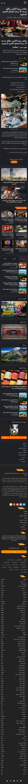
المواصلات (24, 705)
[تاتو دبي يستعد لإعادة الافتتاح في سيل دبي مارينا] (21, 243)
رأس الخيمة (23, 749)
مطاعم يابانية (22, 696)
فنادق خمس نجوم (21, 643)
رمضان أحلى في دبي (21, 751)
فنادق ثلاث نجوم (21, 641)
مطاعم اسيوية (22, 672)
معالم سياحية (22, 731)
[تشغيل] (25, 437)
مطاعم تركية (22, 676)
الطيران (23, 714)
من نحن (23, 457)
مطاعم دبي (11, 569)
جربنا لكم (24, 738)
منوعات (24, 769)
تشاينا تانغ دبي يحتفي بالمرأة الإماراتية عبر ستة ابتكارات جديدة (7, 235)
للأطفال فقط (22, 727)
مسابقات (23, 588)
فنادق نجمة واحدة (21, 645)
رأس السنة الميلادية (21, 608)
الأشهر (14, 258)
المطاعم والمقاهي (22, 448)
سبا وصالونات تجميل (20, 723)
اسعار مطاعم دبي (23, 564)
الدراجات (23, 709)
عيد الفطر (23, 619)
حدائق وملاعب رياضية (20, 720)
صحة (24, 773)
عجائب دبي (23, 760)
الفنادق (24, 446)
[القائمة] (2, 3)
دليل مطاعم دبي (16, 567)
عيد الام (23, 614)
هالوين (23, 632)
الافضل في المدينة (22, 452)
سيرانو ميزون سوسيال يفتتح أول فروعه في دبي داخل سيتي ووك (7, 220)
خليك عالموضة (23, 745)
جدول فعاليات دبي (14, 564)
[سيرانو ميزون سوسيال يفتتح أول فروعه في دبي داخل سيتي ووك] (7, 214)
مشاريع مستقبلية (22, 454)
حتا (25, 740)
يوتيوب (23, 590)
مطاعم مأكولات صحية (20, 689)
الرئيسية (24, 592)
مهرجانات (23, 630)
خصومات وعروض (22, 742)
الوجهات (24, 450)
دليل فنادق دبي (23, 567)
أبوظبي (25, 559)
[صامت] (5, 437)
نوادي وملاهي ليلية (21, 703)
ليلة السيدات (22, 663)
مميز (25, 767)
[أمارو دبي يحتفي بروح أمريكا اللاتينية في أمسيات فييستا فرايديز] (7, 243)
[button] (14, 432)
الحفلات (23, 603)
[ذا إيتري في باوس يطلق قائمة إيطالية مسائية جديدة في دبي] (21, 214)
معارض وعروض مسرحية (19, 625)
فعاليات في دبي (23, 569)
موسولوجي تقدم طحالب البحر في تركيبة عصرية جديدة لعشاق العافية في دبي (10, 265)
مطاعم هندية (22, 692)
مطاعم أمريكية (22, 667)
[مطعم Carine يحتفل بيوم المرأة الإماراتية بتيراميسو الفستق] (21, 228)
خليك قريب (21, 459)
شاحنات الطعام (22, 661)
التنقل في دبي (22, 707)
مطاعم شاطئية (22, 678)
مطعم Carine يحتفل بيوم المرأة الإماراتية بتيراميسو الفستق (21, 235)
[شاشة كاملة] (3, 437)
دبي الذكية (24, 747)
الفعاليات (24, 443)
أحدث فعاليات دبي (10, 559)
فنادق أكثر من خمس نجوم (19, 639)
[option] (14, 309)
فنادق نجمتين (22, 648)
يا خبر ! (24, 771)
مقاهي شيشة (22, 701)
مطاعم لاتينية (22, 685)
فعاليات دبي (4, 567)
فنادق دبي (16, 569)
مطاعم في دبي (23, 572)
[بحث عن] (4, 3)
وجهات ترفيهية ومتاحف (20, 734)
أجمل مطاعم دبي (18, 559)
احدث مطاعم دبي (14, 562)
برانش (23, 654)
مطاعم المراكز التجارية (20, 674)
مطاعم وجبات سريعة (20, 694)
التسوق (23, 718)
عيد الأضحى (22, 610)
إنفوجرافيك (23, 583)
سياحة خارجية (23, 756)
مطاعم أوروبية (22, 670)
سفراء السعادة (23, 753)
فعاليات (9, 567)
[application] (14, 431)
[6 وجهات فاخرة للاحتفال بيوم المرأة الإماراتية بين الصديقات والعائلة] (22, 284)
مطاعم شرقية (22, 681)
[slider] (15, 437)
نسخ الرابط (14, 161)
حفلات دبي (7, 564)
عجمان (24, 762)
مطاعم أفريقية (22, 665)
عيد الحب (23, 617)
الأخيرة (23, 258)
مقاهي (23, 698)
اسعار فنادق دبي (6, 562)
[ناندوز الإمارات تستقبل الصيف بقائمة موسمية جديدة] (23, 70)
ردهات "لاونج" (22, 659)
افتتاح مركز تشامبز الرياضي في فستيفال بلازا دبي (14, 338)
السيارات (23, 712)
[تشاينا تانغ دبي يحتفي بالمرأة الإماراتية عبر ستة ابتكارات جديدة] (7, 228)
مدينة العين (22, 581)
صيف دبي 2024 (22, 758)
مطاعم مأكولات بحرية (20, 687)
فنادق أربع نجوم (21, 636)
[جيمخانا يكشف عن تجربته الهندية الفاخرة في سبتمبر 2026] (23, 63)
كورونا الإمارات (23, 764)
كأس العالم (22, 623)
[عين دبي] (25, 3)
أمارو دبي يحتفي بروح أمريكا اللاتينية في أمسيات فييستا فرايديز (7, 250)
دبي (3, 564)
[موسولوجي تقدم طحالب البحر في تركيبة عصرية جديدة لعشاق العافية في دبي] (22, 265)
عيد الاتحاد (23, 612)
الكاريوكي (23, 652)
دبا (24, 599)
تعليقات (5, 258)
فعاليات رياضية (22, 621)
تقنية (25, 736)
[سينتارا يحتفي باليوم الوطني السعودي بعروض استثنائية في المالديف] (22, 272)
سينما (24, 725)
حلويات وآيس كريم (21, 656)
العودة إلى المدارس (21, 606)
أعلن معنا (23, 461)
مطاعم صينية (22, 683)
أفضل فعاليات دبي (23, 562)
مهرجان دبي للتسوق (21, 628)
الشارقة (24, 594)
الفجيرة (24, 597)
